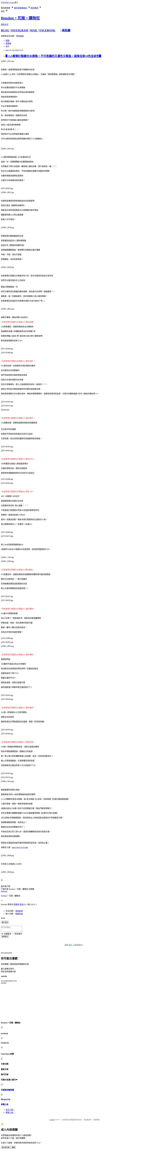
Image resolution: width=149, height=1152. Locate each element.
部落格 (8, 43)
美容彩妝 (19, 911)
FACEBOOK (47, 30)
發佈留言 (5, 936)
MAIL (33, 30)
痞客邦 (16, 904)
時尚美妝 (20, 36)
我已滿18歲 (6, 1147)
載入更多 (5, 922)
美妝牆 (66, 30)
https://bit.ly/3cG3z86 (20, 847)
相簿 (7, 41)
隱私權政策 (87, 1120)
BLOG (5, 30)
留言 (22, 904)
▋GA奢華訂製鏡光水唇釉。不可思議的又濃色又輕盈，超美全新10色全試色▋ (54, 56)
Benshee (4, 891)
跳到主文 (4, 24)
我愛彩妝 (19, 914)
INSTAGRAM (19, 30)
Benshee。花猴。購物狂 (20, 18)
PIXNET (57, 1120)
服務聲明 (97, 1120)
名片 (7, 46)
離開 (13, 1147)
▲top (3, 918)
